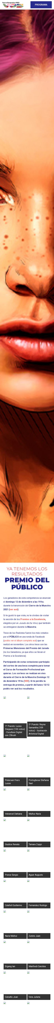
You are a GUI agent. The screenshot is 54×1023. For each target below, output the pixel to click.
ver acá (14, 609)
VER (27, 681)
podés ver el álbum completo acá (20, 640)
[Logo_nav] (12, 5)
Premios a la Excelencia (32, 619)
